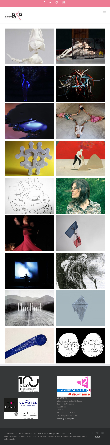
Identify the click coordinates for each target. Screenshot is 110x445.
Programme (48, 434)
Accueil (33, 434)
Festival (40, 434)
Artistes (56, 434)
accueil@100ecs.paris (65, 419)
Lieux (63, 434)
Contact (69, 434)
